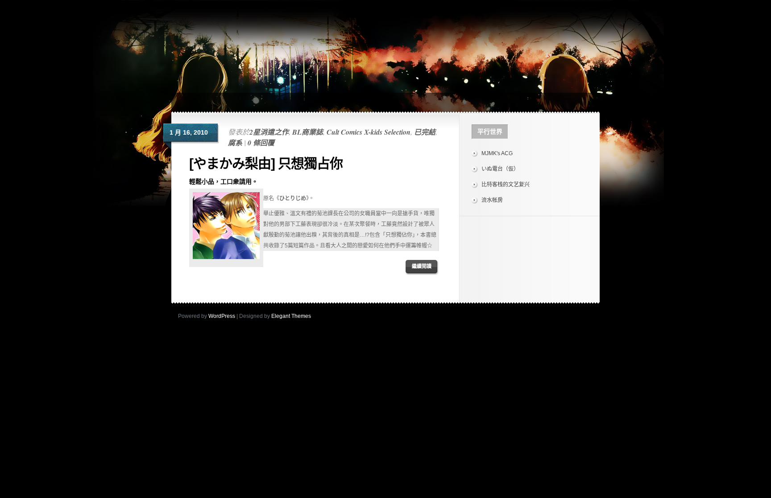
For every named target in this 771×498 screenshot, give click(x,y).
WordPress (221, 316)
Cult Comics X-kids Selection (368, 132)
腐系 (235, 143)
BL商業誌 (307, 132)
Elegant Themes (291, 316)
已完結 (424, 132)
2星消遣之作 (269, 132)
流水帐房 (492, 200)
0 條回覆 (261, 143)
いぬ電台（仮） (500, 169)
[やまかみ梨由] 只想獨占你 (266, 163)
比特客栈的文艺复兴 (505, 184)
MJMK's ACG (497, 153)
